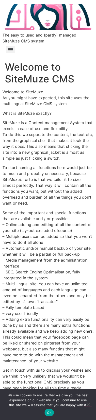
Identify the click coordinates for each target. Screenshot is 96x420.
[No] (88, 404)
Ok (49, 413)
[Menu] (10, 49)
